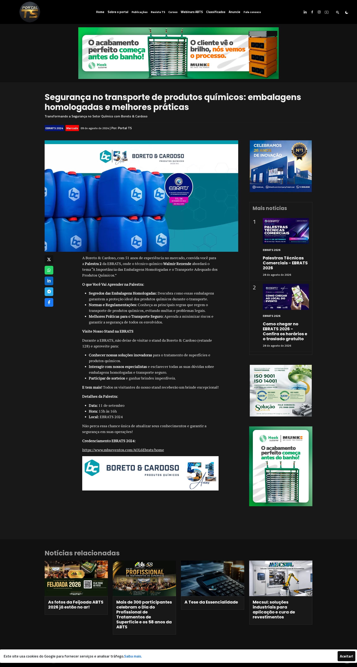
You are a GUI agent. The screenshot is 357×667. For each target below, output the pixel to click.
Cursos (172, 12)
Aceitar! (346, 656)
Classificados (215, 12)
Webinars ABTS (192, 12)
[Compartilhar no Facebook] (49, 302)
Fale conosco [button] (252, 12)
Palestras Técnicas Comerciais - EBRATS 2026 (285, 263)
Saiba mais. (133, 656)
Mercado (72, 128)
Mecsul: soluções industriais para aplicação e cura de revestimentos (274, 609)
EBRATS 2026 (271, 250)
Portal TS (125, 127)
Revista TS (158, 12)
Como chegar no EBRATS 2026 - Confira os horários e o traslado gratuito (285, 331)
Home (100, 12)
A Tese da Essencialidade (211, 602)
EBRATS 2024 (54, 128)
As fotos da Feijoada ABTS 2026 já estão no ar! (76, 604)
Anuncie (234, 12)
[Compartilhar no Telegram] (49, 291)
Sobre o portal (118, 12)
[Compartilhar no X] (49, 259)
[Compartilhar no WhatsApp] (49, 270)
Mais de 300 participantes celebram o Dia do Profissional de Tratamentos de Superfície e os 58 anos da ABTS (144, 614)
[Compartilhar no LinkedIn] (49, 281)
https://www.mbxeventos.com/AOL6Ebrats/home (123, 449)
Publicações (140, 12)
